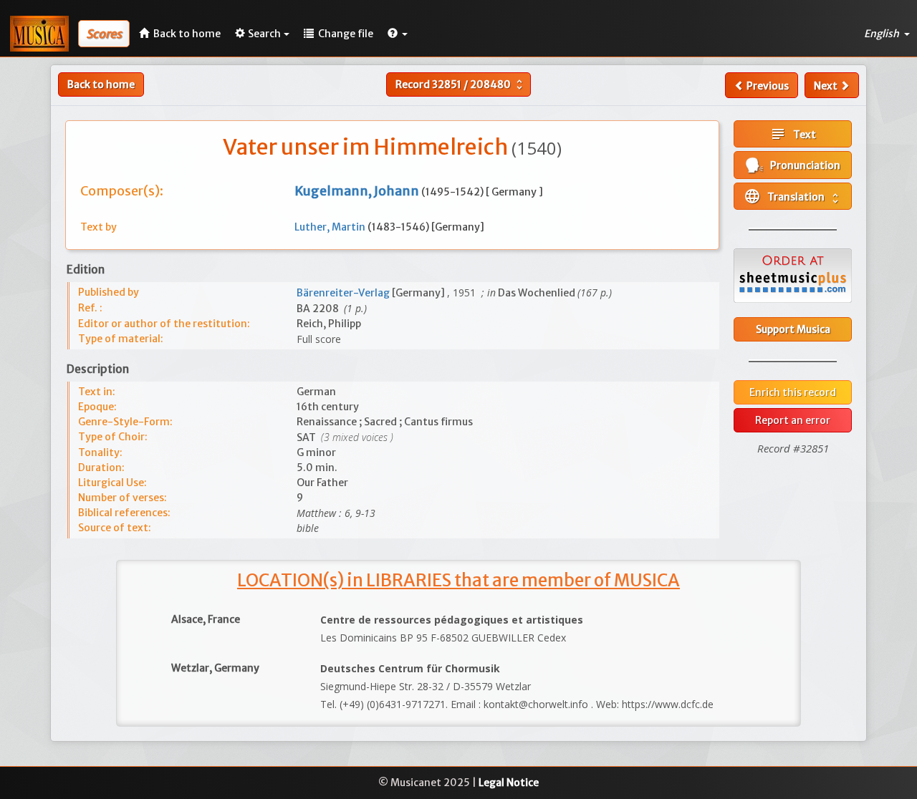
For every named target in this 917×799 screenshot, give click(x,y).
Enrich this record (792, 392)
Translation (793, 196)
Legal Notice (509, 782)
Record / (460, 84)
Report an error (792, 420)
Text (792, 133)
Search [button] (264, 33)
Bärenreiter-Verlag (344, 292)
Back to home (101, 84)
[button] (397, 34)
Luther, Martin (331, 227)
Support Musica (793, 329)
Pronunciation (802, 165)
